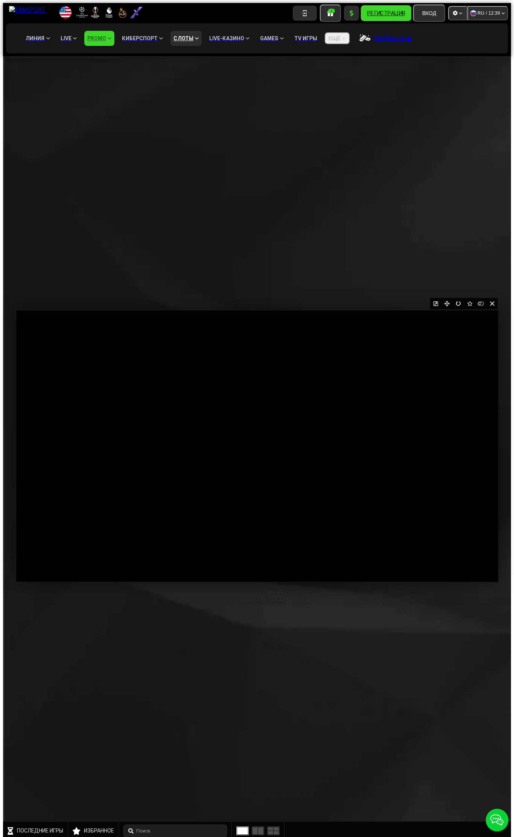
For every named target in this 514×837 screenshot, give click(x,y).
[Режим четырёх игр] (273, 830)
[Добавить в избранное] (469, 303)
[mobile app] (305, 13)
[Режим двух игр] (258, 830)
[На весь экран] (447, 303)
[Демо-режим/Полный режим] (481, 303)
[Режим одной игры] (242, 830)
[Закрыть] (492, 303)
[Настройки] (457, 13)
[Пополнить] (351, 13)
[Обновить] (458, 303)
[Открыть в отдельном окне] (435, 303)
